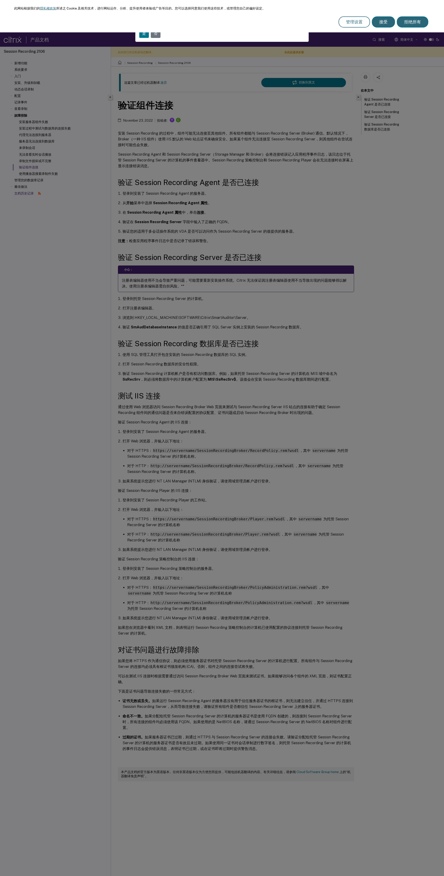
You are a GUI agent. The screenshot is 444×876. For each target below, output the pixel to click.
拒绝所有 (412, 21)
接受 (383, 21)
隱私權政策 (48, 8)
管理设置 (354, 21)
